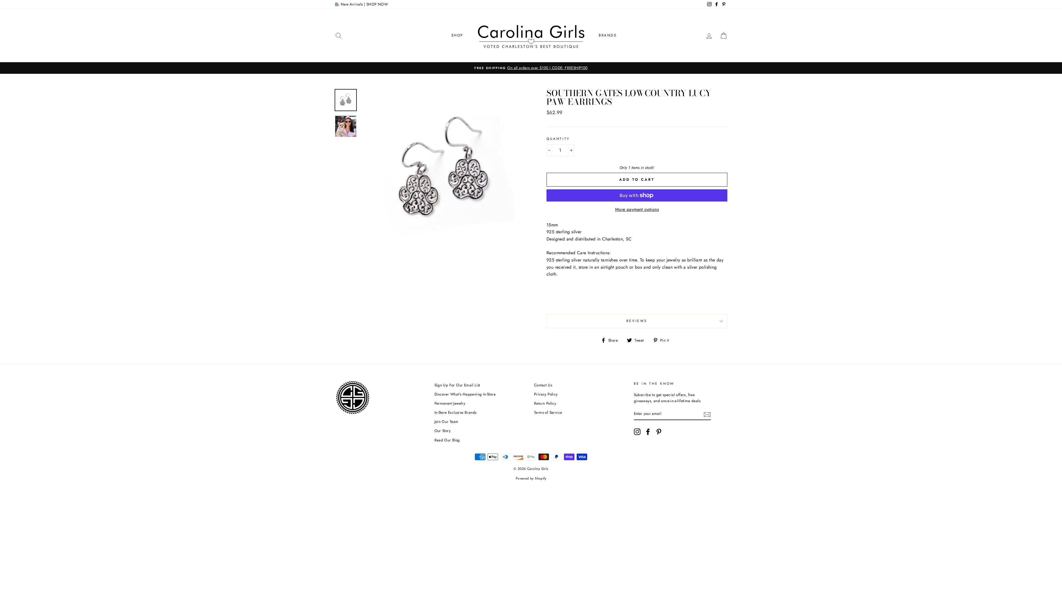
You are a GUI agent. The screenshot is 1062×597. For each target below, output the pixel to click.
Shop (457, 35)
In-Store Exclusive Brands (455, 412)
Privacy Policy (546, 394)
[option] (531, 68)
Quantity (558, 138)
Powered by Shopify (531, 478)
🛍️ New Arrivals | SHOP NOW (361, 4)
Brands (608, 35)
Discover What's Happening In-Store (465, 394)
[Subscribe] (707, 414)
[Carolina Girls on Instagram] (637, 431)
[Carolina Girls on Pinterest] (658, 431)
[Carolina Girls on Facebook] (648, 431)
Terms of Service (548, 412)
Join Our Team (446, 421)
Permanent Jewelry (449, 403)
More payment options (637, 209)
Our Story (442, 430)
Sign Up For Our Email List (457, 385)
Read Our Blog (447, 440)
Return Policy (545, 403)
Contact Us (543, 385)
